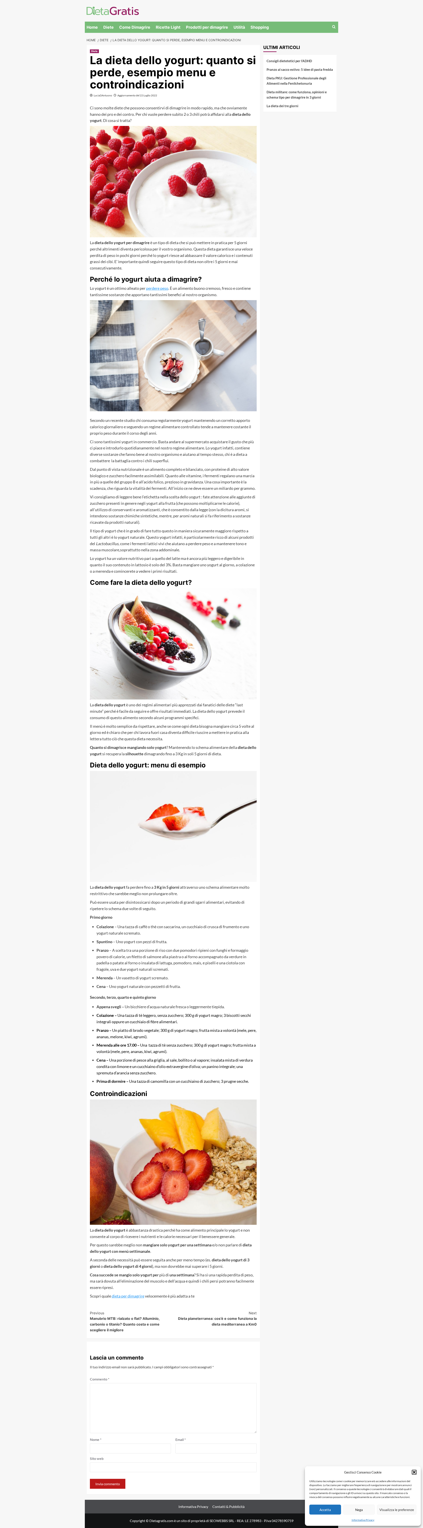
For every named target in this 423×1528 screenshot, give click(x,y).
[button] (414, 1472)
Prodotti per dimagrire (207, 27)
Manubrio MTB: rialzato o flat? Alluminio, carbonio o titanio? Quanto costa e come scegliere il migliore (125, 1321)
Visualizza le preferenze (396, 1510)
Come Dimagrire (134, 27)
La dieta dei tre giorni (282, 106)
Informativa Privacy (363, 1520)
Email (180, 1439)
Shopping (259, 27)
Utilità (239, 27)
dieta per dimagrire (128, 1296)
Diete (108, 27)
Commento (99, 1379)
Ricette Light (168, 27)
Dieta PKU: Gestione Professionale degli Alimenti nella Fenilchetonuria (296, 80)
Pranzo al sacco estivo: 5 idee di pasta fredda (300, 69)
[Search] (334, 27)
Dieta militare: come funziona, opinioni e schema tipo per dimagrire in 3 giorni (297, 94)
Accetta (325, 1510)
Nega (359, 1510)
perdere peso (157, 288)
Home (92, 27)
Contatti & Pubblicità (228, 1506)
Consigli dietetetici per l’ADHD (289, 61)
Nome (95, 1439)
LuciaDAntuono (103, 95)
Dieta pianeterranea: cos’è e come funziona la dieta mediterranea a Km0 (217, 1318)
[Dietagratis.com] (113, 10)
